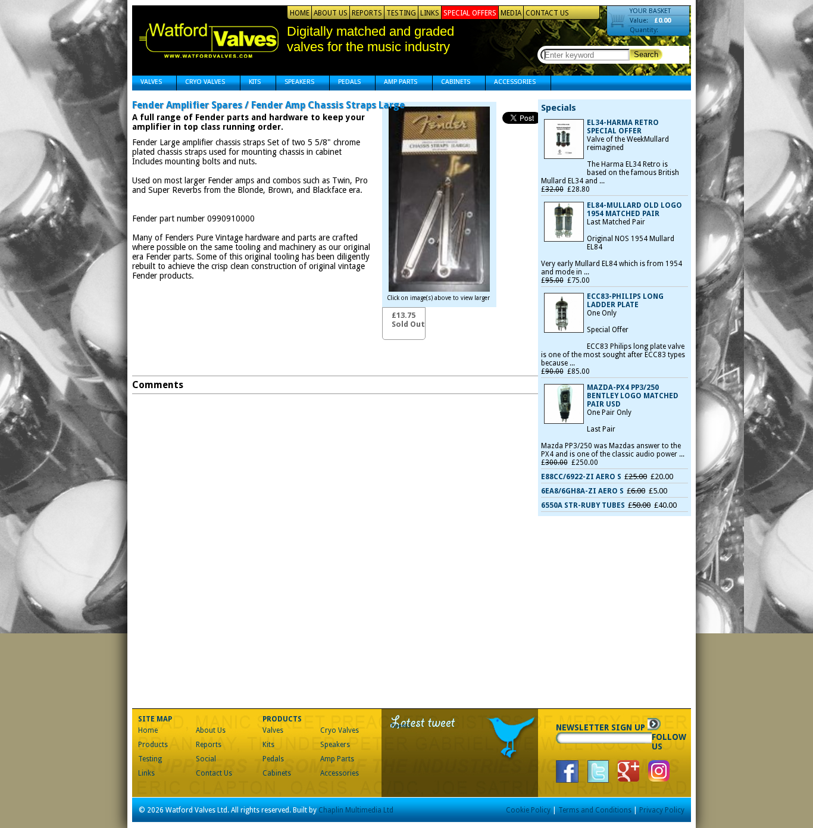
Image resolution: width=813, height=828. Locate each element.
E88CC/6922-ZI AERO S (581, 477)
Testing (401, 13)
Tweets (400, 726)
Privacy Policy (661, 810)
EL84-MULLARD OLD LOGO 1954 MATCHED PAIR (634, 209)
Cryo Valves (201, 83)
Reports (367, 13)
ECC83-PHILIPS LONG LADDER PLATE (625, 300)
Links (429, 13)
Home (299, 13)
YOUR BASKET (650, 11)
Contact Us (547, 13)
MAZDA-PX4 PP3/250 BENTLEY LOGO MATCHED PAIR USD (632, 395)
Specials (558, 107)
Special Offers (469, 13)
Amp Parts (396, 83)
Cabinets (451, 83)
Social (206, 759)
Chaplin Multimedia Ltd (355, 810)
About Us (331, 13)
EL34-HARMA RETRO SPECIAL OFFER (623, 126)
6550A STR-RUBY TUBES (583, 505)
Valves (147, 83)
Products (153, 744)
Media (511, 13)
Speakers (295, 83)
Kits (250, 83)
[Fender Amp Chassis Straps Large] (439, 288)
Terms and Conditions (594, 810)
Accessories (511, 83)
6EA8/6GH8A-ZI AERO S (582, 491)
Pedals (345, 83)
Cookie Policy (528, 810)
